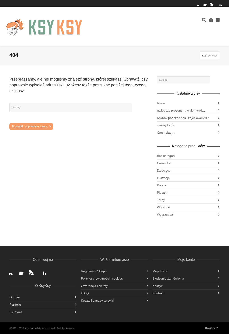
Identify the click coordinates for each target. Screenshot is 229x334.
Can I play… (165, 132)
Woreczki (163, 207)
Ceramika (164, 163)
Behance (212, 3)
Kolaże (162, 185)
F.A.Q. (85, 293)
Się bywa (15, 312)
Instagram (199, 3)
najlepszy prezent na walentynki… (181, 110)
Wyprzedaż (165, 214)
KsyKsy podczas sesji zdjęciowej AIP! (183, 118)
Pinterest (219, 3)
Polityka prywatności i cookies (102, 278)
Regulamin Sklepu (94, 271)
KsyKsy (206, 55)
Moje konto (160, 271)
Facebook (206, 3)
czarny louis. (166, 125)
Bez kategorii (166, 156)
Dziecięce (164, 170)
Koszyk (158, 286)
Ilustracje (163, 178)
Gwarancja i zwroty (94, 286)
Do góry (210, 328)
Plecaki (162, 192)
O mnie (14, 297)
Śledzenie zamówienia (168, 278)
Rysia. (161, 103)
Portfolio (15, 304)
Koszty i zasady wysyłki (97, 300)
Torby (161, 200)
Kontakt (158, 293)
